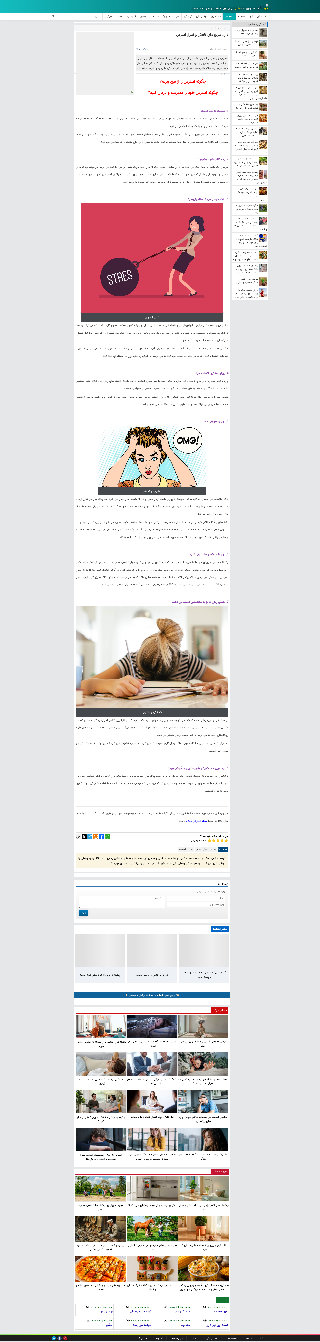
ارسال (83, 913)
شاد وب (185, 1325)
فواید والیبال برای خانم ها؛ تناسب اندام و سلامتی (100, 1207)
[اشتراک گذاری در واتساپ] (107, 836)
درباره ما (248, 1338)
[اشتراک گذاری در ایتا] (95, 836)
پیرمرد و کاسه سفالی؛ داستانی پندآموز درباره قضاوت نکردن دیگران (100, 1247)
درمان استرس (202, 849)
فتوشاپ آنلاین (141, 1338)
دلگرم (109, 1325)
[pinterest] (65, 1338)
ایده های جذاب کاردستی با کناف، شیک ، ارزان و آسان (152, 1287)
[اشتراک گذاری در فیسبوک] (101, 836)
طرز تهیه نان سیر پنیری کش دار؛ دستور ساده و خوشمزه (101, 1287)
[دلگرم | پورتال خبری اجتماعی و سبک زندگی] (264, 6)
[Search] (53, 16)
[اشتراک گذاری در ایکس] (84, 836)
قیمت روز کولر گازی (217, 1325)
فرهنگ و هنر (182, 1311)
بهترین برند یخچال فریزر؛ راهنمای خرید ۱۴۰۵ (152, 1205)
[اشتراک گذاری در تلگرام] (90, 836)
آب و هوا (158, 1338)
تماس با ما (232, 1338)
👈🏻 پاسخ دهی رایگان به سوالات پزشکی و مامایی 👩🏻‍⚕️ (152, 995)
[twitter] (54, 1338)
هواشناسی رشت (141, 1325)
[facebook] (60, 1338)
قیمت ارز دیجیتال (140, 1311)
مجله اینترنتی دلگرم (196, 821)
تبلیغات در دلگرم (213, 1338)
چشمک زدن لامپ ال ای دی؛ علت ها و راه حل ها (204, 1207)
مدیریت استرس (186, 849)
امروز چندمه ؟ (220, 1311)
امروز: (265, 8)
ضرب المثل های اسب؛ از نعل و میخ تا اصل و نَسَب (152, 1247)
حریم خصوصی (176, 1338)
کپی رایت (194, 1338)
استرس (213, 849)
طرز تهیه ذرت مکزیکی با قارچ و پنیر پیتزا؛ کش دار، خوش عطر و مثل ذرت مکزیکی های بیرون (204, 1287)
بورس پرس (106, 1311)
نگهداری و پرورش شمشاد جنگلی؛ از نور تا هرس (204, 1247)
